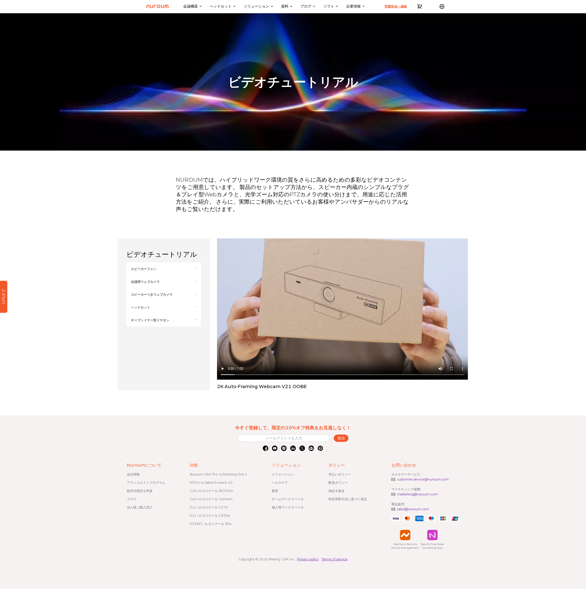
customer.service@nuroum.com (423, 479)
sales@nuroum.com (413, 509)
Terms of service (334, 559)
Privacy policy (308, 559)
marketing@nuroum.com (417, 494)
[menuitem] (163, 268)
